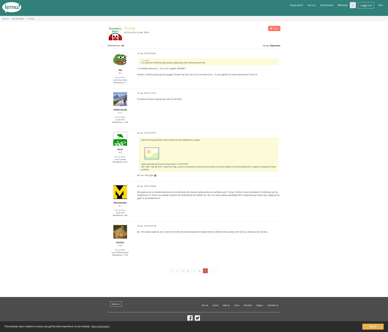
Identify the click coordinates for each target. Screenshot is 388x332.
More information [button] (101, 326)
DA (380, 5)
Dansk (115, 304)
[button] (353, 5)
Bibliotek (343, 5)
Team (215, 305)
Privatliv (248, 305)
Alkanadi (131, 32)
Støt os (226, 305)
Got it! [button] (373, 326)
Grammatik (326, 5)
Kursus (312, 5)
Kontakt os (273, 305)
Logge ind (366, 5)
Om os (205, 305)
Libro (236, 305)
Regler (259, 305)
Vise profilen (120, 77)
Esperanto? (296, 5)
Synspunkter (18, 18)
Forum (5, 18)
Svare (275, 28)
